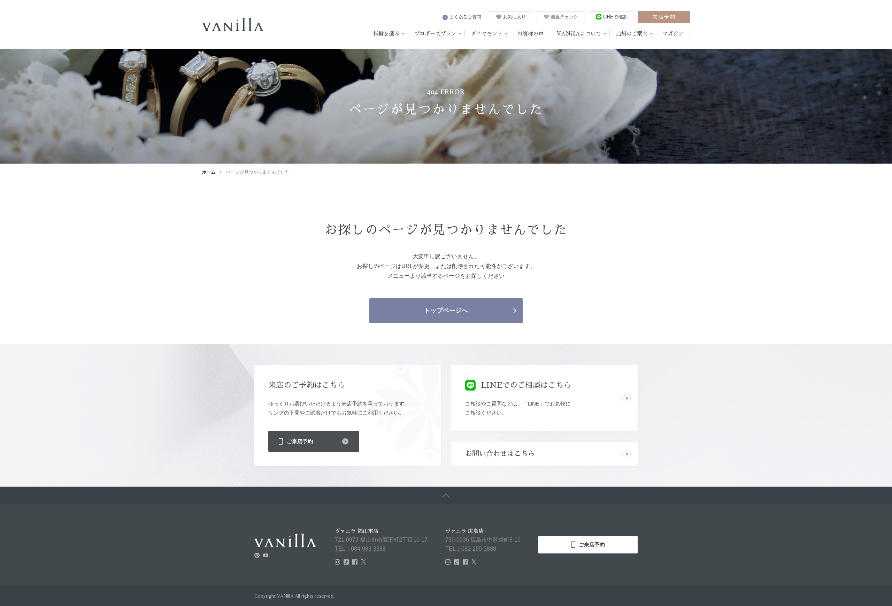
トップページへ (446, 310)
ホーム (209, 172)
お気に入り (514, 16)
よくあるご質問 (465, 16)
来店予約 (663, 16)
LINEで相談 (615, 16)
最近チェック (564, 16)
